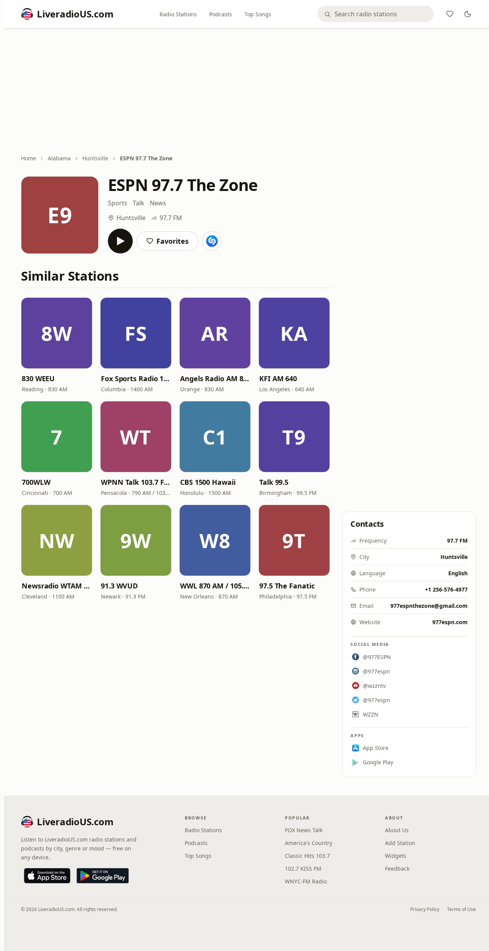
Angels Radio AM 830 (215, 378)
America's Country (308, 843)
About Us (397, 830)
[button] (56, 333)
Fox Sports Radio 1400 (136, 378)
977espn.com (450, 622)
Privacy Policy (424, 909)
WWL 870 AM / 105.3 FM (215, 585)
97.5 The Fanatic (287, 585)
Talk (138, 203)
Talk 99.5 (273, 482)
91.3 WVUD (119, 585)
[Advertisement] (248, 92)
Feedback (397, 868)
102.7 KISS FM (303, 868)
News (158, 203)
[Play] (120, 241)
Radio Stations (178, 14)
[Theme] (468, 14)
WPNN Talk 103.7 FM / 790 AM (136, 482)
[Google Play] (102, 875)
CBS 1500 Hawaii (208, 482)
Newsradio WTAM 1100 (57, 585)
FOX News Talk (304, 830)
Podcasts (220, 14)
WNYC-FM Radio (306, 881)
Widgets (395, 855)
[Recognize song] (212, 241)
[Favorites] (450, 14)
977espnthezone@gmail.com (429, 605)
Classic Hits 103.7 (307, 855)
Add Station (400, 843)
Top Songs (257, 14)
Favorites (172, 241)
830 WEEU (38, 378)
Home (28, 158)
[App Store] (47, 875)
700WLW (36, 482)
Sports (117, 203)
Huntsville (95, 158)
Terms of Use (461, 909)
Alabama (59, 158)
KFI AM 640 (278, 378)
